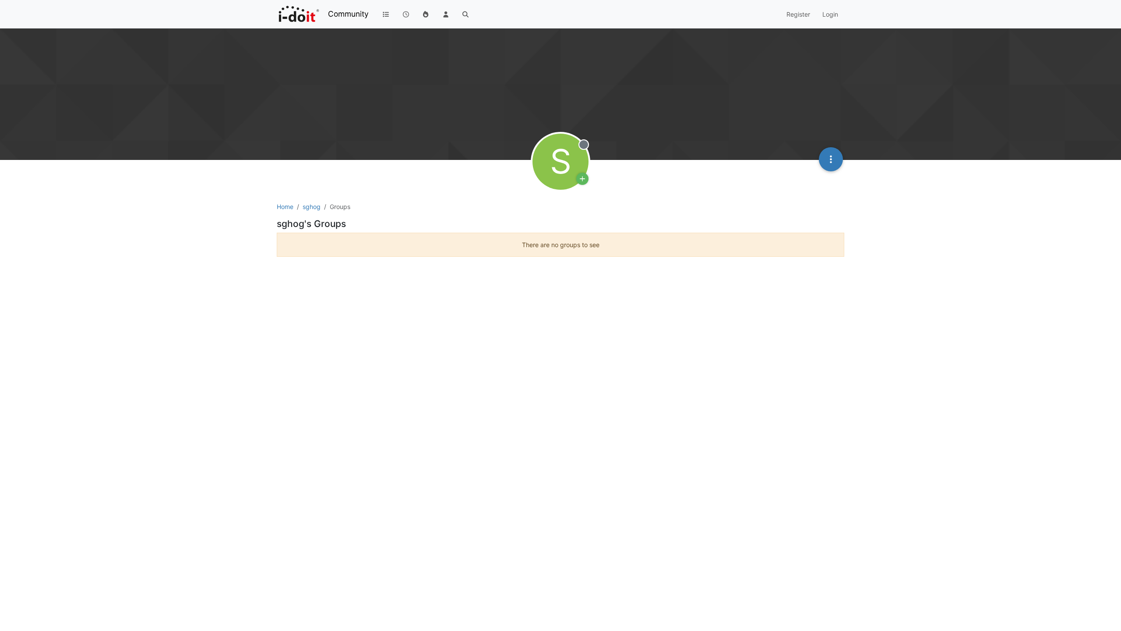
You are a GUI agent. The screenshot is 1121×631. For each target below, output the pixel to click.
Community (348, 13)
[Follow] (582, 179)
